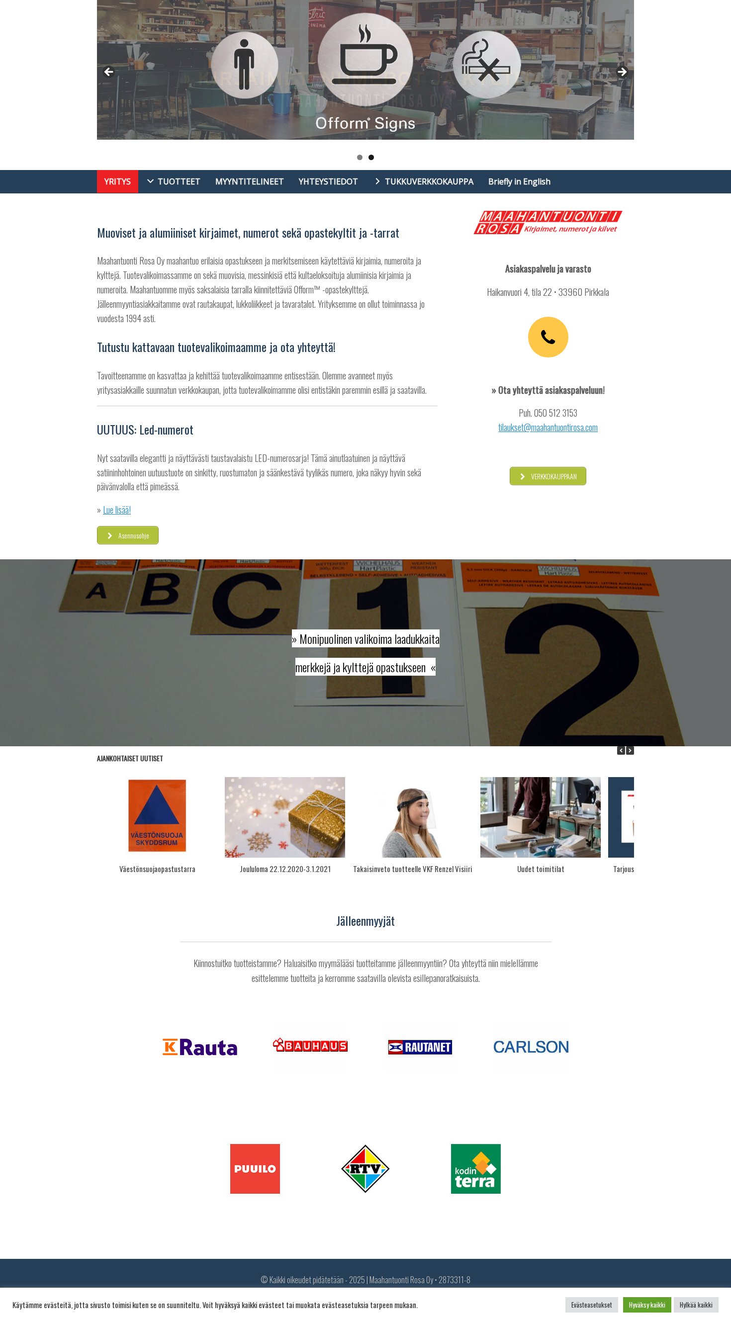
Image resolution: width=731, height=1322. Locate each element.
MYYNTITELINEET (249, 181)
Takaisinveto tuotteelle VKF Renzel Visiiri (412, 868)
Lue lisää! (117, 509)
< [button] (109, 72)
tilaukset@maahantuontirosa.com (548, 427)
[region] (365, 85)
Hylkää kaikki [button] (696, 1305)
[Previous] (621, 750)
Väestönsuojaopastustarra (157, 868)
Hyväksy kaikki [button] (647, 1305)
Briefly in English (519, 181)
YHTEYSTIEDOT (328, 181)
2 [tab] (371, 157)
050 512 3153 (555, 412)
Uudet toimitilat (540, 868)
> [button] (621, 72)
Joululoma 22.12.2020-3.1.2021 (285, 868)
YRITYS (117, 181)
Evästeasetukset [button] (591, 1305)
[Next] (630, 750)
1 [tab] (360, 157)
